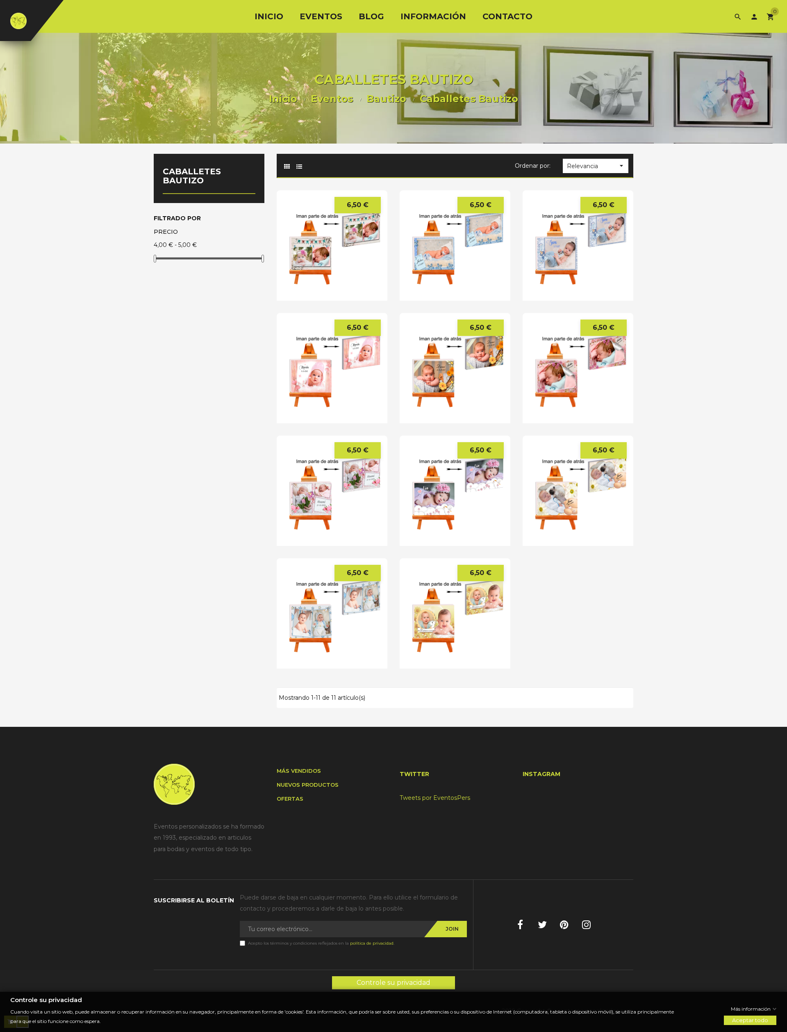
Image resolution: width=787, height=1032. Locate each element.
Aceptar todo (750, 1020)
